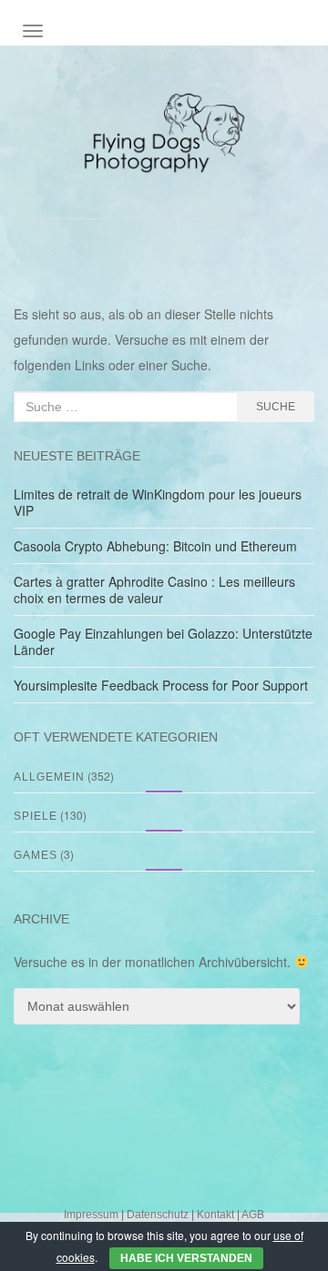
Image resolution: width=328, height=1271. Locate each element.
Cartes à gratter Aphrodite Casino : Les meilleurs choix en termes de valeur (154, 589)
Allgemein (49, 777)
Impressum (91, 1214)
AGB (252, 1214)
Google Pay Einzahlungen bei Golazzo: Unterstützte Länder (163, 641)
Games (35, 855)
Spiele (35, 816)
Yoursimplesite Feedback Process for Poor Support (161, 685)
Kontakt (215, 1214)
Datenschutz (158, 1214)
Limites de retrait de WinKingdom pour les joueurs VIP (158, 502)
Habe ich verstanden (186, 1258)
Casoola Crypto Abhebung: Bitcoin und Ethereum (155, 546)
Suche (275, 406)
